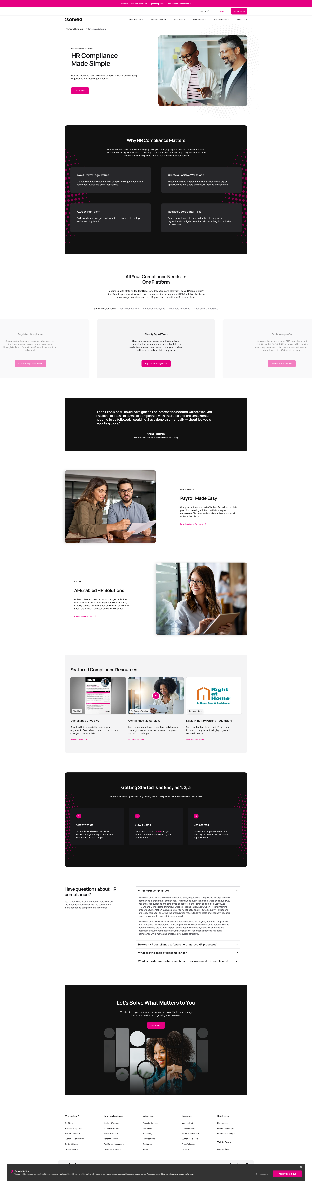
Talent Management (112, 1149)
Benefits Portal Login (226, 1133)
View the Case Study (195, 739)
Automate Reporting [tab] (179, 308)
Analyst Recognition (73, 1128)
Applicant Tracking (112, 1123)
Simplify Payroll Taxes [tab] (105, 308)
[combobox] (202, 11)
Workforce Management (114, 1144)
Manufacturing (149, 1138)
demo (158, 831)
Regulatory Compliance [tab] (206, 308)
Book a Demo (239, 11)
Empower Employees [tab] (154, 308)
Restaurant (147, 1144)
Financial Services (150, 1123)
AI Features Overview (83, 616)
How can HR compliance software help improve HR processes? (178, 944)
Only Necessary (262, 1174)
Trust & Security (71, 1149)
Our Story (69, 1123)
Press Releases (188, 1144)
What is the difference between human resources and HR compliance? (183, 961)
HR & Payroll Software (74, 29)
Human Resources (111, 1128)
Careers (185, 1149)
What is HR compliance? (153, 890)
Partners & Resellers (190, 1133)
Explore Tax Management (156, 363)
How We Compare (72, 1133)
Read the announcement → (179, 4)
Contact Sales (223, 1149)
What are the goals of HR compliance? (162, 952)
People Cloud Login (225, 1128)
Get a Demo (80, 90)
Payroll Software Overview (191, 524)
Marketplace (222, 1123)
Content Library (71, 1144)
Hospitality (147, 1133)
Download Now (76, 739)
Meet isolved (187, 1123)
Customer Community (74, 1138)
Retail (145, 1149)
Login (222, 11)
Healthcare (147, 1128)
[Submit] (209, 11)
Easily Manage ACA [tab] (129, 308)
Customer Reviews (190, 1138)
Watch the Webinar (136, 739)
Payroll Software (111, 1133)
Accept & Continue (287, 1174)
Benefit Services (111, 1138)
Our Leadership (188, 1128)
